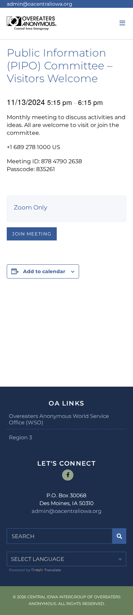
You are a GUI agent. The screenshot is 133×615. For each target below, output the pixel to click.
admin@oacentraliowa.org (39, 4)
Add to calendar (44, 271)
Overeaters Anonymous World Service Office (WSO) (59, 419)
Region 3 (20, 437)
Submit (119, 536)
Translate (52, 570)
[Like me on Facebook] (67, 475)
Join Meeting (31, 234)
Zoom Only (30, 207)
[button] (121, 23)
